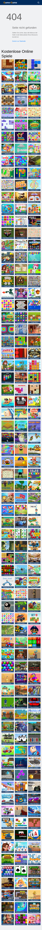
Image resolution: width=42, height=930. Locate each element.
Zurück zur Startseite (19, 41)
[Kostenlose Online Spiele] (10, 2)
